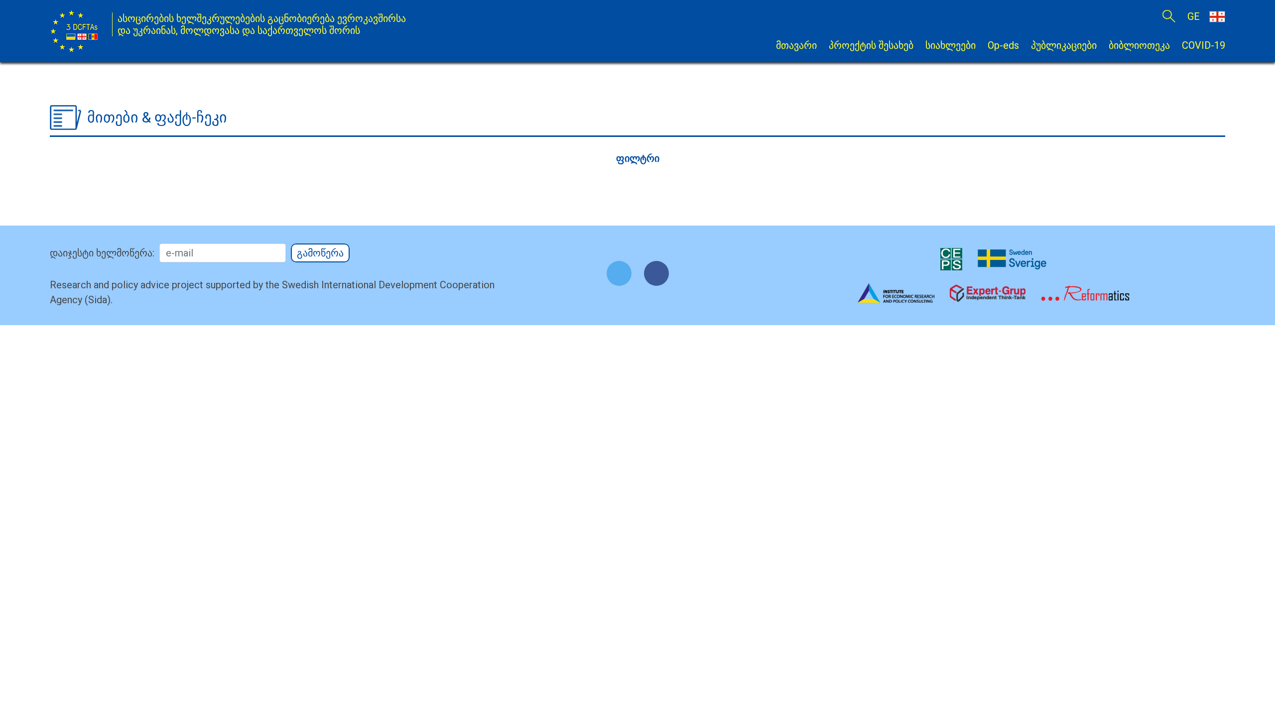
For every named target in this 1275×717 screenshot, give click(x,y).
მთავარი (796, 45)
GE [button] (1194, 16)
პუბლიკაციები (1064, 45)
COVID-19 (1203, 45)
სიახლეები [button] (950, 45)
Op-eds (1003, 45)
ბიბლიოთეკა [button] (1139, 45)
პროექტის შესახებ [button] (871, 45)
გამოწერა (320, 253)
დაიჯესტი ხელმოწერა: (102, 253)
